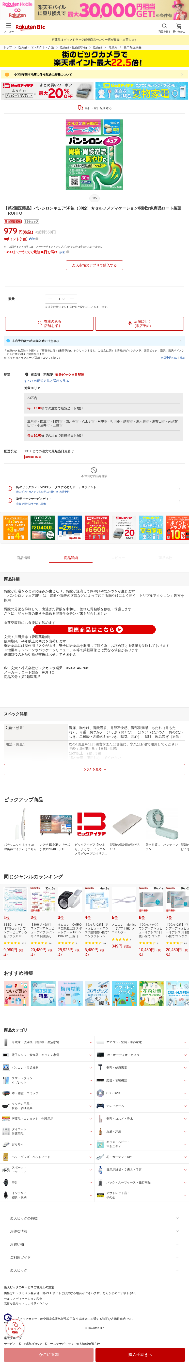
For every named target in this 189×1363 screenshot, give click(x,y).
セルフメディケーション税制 (23, 1298)
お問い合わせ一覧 (36, 1344)
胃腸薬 (113, 47)
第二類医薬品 (133, 47)
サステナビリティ (62, 1344)
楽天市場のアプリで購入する (94, 265)
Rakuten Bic (30, 28)
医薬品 (97, 47)
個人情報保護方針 (88, 1344)
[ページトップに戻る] (182, 1347)
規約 (182, 357)
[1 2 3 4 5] (61, 299)
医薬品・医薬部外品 (73, 47)
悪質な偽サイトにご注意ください (26, 1303)
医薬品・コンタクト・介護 (36, 47)
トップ (7, 47)
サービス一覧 (13, 1344)
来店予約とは (169, 357)
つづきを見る (92, 769)
